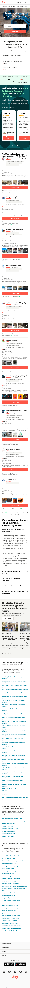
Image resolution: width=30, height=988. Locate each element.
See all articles (7, 618)
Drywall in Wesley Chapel (8, 831)
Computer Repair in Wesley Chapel (10, 918)
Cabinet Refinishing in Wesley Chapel (11, 915)
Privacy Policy (19, 981)
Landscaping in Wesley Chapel (9, 871)
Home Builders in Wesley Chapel (10, 920)
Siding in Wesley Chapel (8, 898)
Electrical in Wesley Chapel (8, 858)
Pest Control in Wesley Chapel (9, 881)
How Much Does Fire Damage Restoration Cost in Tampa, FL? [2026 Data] (9, 638)
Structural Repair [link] (12, 6)
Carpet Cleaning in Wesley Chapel (10, 828)
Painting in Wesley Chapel (8, 833)
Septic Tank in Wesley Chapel (9, 910)
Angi (3, 633)
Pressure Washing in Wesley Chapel (10, 876)
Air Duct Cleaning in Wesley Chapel (10, 903)
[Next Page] (27, 512)
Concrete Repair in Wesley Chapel (10, 905)
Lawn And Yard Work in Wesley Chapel (11, 856)
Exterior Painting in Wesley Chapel (10, 883)
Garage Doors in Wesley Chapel (9, 893)
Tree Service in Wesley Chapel (9, 863)
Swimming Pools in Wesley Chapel (10, 866)
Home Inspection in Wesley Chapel (10, 908)
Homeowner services (6, 943)
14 (23, 512)
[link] (4, 133)
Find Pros (15, 31)
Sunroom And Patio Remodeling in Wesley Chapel (14, 886)
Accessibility (15, 983)
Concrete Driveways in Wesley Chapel (11, 925)
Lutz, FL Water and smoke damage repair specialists (15, 689)
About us (4, 955)
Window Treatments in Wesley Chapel (11, 928)
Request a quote (8, 137)
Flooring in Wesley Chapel (8, 895)
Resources (4, 951)
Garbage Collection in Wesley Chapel (11, 900)
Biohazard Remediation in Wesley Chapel (12, 818)
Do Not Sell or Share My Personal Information (15, 985)
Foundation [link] (4, 6)
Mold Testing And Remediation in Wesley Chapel (14, 821)
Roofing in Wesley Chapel (8, 826)
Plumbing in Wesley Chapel (8, 823)
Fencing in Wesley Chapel (8, 873)
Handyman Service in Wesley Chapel (11, 878)
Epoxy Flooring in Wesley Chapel (10, 913)
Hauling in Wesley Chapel (8, 836)
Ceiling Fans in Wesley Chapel (9, 930)
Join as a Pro (20, 2)
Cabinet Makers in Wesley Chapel (10, 923)
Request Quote (15, 187)
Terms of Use (11, 981)
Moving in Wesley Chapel (8, 868)
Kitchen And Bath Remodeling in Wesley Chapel (14, 861)
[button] (4, 182)
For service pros (5, 947)
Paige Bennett (23, 633)
